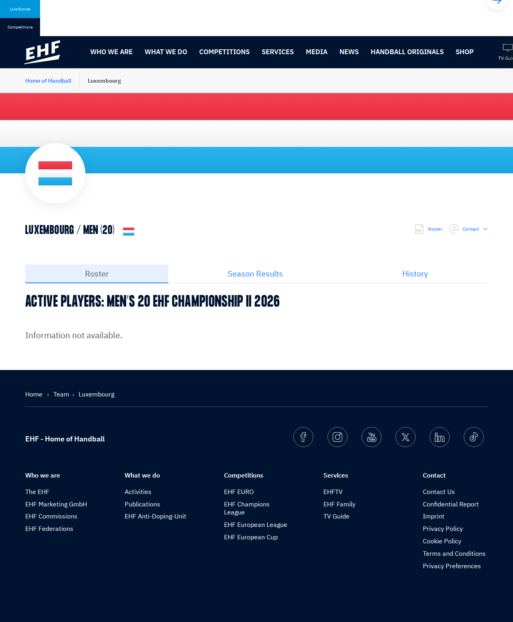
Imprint (433, 516)
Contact (471, 229)
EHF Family (339, 504)
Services (278, 51)
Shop (465, 51)
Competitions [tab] (20, 27)
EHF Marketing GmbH (56, 504)
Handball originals (407, 51)
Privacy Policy (443, 528)
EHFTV (333, 492)
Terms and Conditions (454, 553)
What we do (166, 51)
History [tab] (415, 273)
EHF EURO (239, 492)
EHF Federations (49, 528)
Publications (142, 504)
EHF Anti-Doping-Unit (155, 516)
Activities (138, 492)
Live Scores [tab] (20, 9)
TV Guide (336, 516)
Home (34, 394)
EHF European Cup (251, 537)
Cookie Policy (442, 541)
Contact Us (439, 492)
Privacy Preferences (452, 566)
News (349, 51)
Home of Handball (48, 80)
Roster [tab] (97, 273)
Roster (435, 229)
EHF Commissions (51, 516)
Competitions (224, 51)
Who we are (111, 51)
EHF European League (255, 524)
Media (316, 51)
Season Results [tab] (255, 273)
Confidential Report (451, 504)
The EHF (37, 492)
